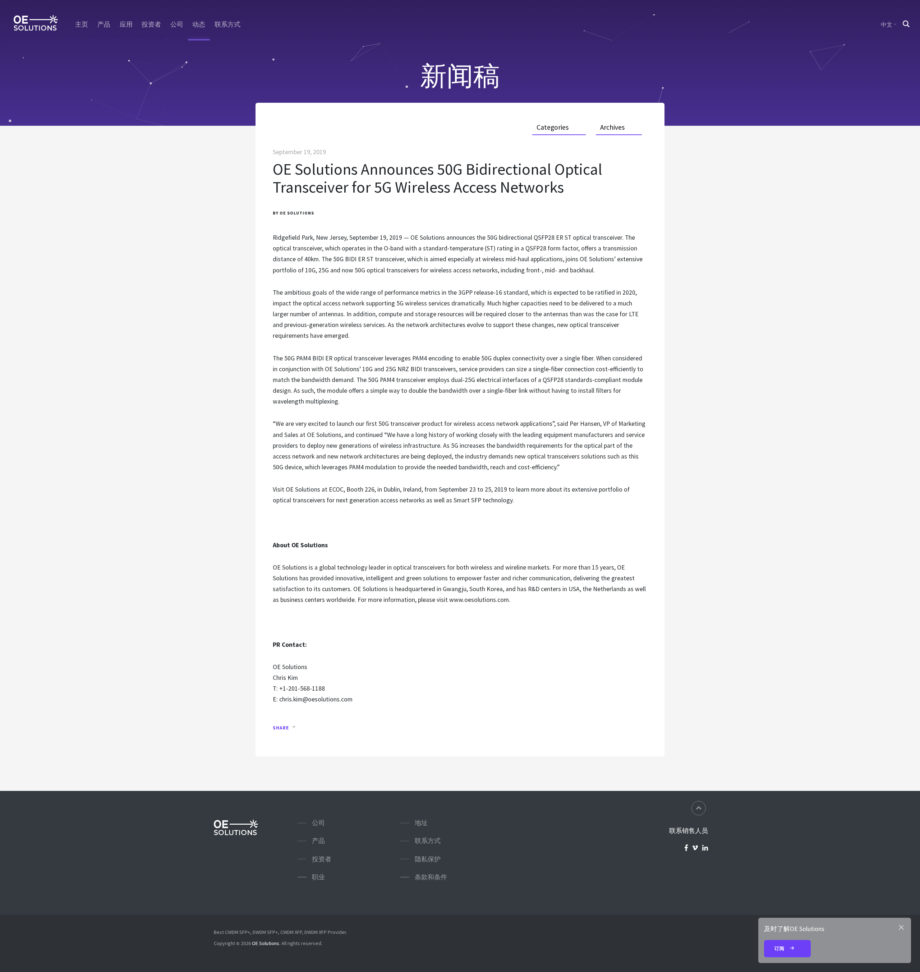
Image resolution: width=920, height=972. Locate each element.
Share (281, 728)
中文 (886, 24)
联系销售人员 (688, 831)
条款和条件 (431, 877)
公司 (176, 24)
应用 (126, 24)
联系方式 (227, 24)
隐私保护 (428, 859)
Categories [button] (553, 127)
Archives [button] (612, 127)
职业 (318, 877)
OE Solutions (265, 943)
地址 (421, 823)
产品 (103, 24)
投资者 (151, 24)
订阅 (780, 948)
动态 (198, 24)
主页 (81, 24)
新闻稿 (460, 75)
